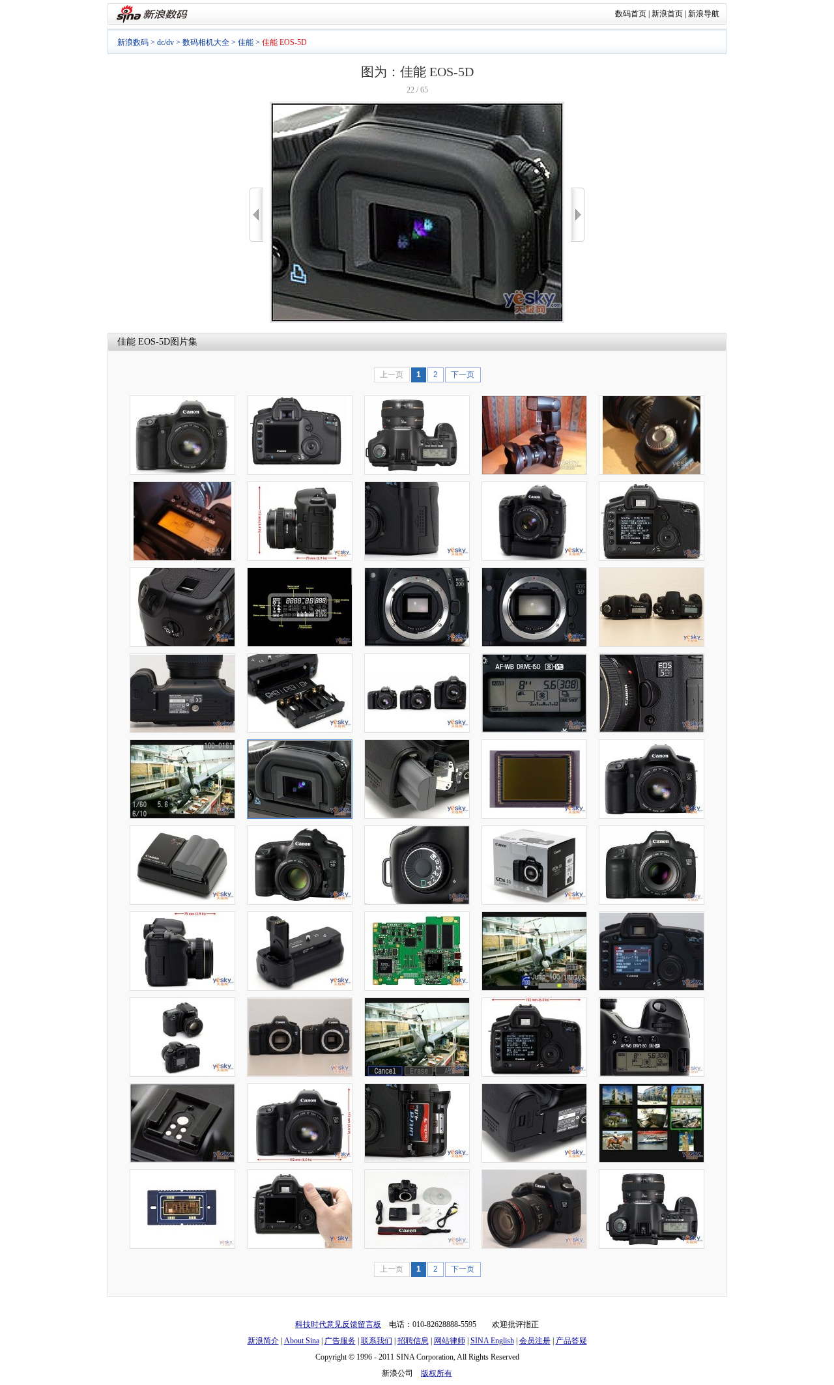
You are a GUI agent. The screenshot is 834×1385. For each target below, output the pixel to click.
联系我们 (376, 1340)
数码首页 (630, 13)
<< (256, 215)
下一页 (462, 374)
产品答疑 (571, 1340)
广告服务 (340, 1340)
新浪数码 (133, 42)
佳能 (245, 42)
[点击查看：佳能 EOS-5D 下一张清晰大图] (417, 320)
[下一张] (577, 215)
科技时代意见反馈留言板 (338, 1324)
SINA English (492, 1340)
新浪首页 (667, 13)
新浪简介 (263, 1340)
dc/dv (165, 42)
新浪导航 (703, 13)
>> (577, 215)
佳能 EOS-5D (143, 342)
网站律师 (449, 1340)
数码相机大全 (205, 42)
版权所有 (436, 1373)
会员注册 (535, 1340)
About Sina (301, 1340)
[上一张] (256, 215)
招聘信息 (413, 1340)
